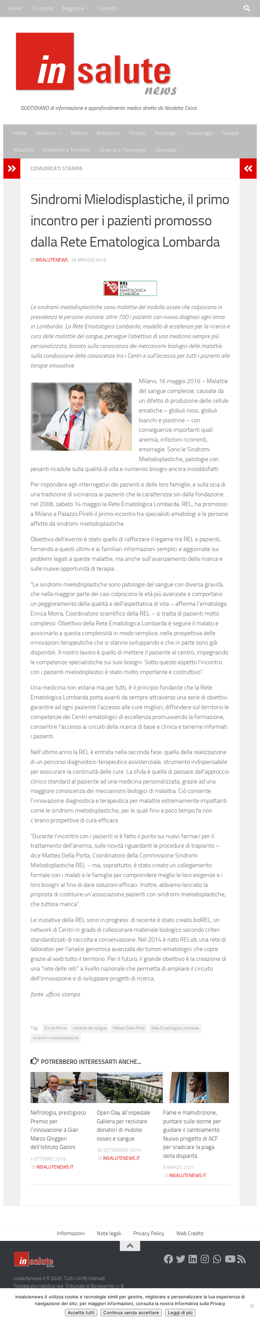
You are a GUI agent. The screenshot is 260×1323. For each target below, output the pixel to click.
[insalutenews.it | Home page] (96, 64)
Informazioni (71, 1233)
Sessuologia (199, 133)
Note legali (109, 1233)
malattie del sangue (89, 1028)
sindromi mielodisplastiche (56, 1037)
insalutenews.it (55, 1167)
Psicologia (166, 133)
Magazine (73, 8)
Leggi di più (180, 1312)
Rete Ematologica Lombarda (175, 1028)
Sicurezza (166, 150)
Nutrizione (108, 133)
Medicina (46, 133)
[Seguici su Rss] (241, 1259)
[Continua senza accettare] (251, 1305)
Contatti (108, 8)
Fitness (137, 133)
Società (230, 133)
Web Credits (189, 1233)
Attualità (23, 150)
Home (15, 8)
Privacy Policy (148, 1233)
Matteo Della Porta (129, 1028)
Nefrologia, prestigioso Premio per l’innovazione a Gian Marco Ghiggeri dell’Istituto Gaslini (58, 1129)
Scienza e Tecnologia (123, 150)
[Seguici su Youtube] (229, 1259)
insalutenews (52, 260)
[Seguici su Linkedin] (193, 1259)
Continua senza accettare (131, 1312)
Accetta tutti (81, 1312)
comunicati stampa (56, 168)
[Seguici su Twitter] (181, 1259)
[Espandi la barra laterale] (11, 168)
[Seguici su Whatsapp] (217, 1259)
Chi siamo (42, 8)
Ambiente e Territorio (66, 150)
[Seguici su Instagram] (205, 1259)
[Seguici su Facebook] (168, 1259)
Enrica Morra (55, 1028)
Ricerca (79, 133)
